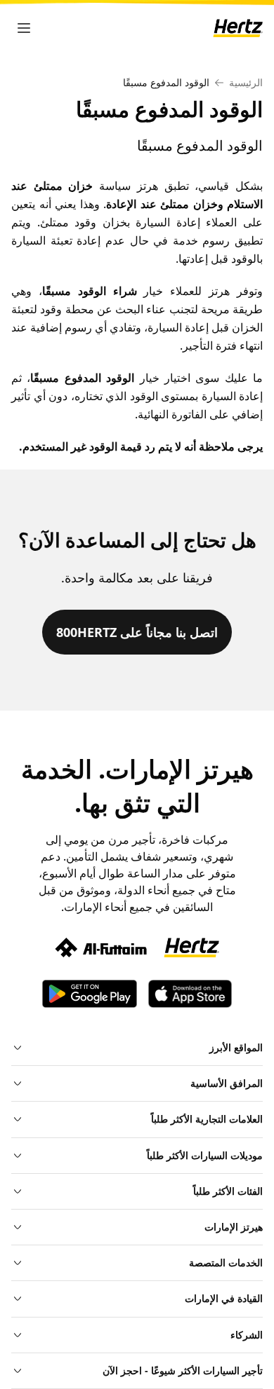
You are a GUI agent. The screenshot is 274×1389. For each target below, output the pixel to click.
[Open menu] (24, 28)
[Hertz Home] (238, 27)
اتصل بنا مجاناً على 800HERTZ (137, 632)
